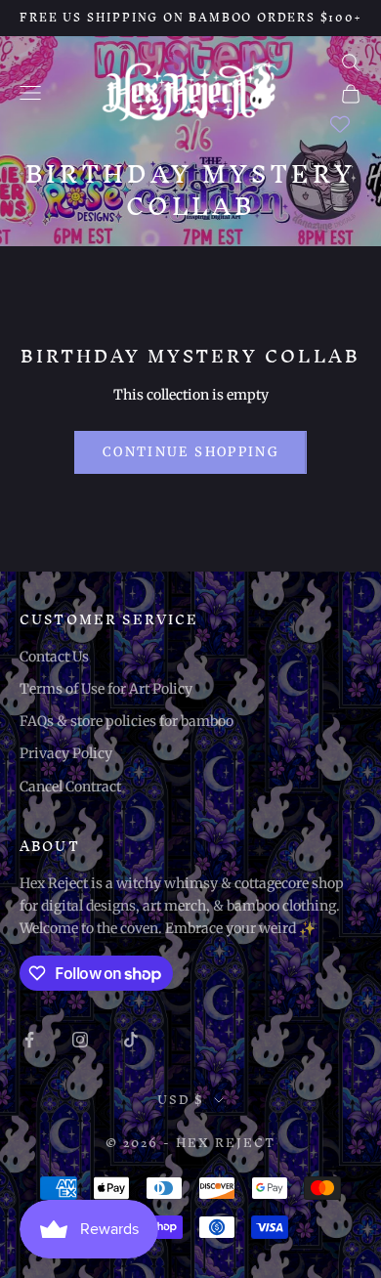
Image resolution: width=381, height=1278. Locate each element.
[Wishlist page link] (340, 124)
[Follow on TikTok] (131, 1039)
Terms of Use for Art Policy (106, 689)
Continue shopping (190, 452)
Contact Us (54, 656)
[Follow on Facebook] (29, 1039)
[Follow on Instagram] (80, 1039)
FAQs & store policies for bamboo (126, 721)
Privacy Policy (66, 753)
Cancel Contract (70, 786)
